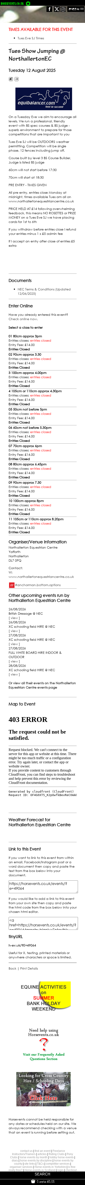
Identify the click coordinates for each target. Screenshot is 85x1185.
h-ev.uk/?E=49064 (22, 945)
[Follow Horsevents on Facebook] (49, 11)
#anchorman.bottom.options (38, 584)
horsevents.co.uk (12, 3)
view (14, 618)
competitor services (58, 1163)
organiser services (21, 1167)
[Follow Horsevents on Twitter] (57, 11)
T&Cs (40, 1163)
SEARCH (42, 1174)
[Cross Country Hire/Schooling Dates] (43, 1105)
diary (15, 1160)
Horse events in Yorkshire (50, 1167)
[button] (43, 98)
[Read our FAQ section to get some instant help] (43, 1060)
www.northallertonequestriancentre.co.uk (41, 576)
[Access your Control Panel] (28, 3)
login (60, 1170)
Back (12, 968)
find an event (43, 1151)
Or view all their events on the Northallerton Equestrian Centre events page (42, 685)
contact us (26, 1151)
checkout (71, 1170)
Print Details (29, 968)
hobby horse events (61, 1157)
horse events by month (33, 1157)
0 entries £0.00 (45, 1181)
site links (29, 1163)
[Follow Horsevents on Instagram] (63, 11)
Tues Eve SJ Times (31, 38)
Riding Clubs (57, 1154)
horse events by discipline (36, 1160)
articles (42, 1154)
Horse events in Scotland (39, 1170)
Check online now (23, 319)
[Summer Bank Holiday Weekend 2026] (43, 1014)
